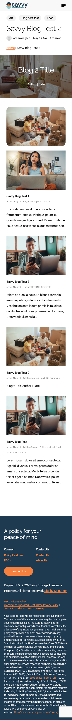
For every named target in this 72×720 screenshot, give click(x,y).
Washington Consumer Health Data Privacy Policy (31, 605)
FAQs (7, 560)
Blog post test (30, 18)
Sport (8, 452)
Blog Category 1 (33, 447)
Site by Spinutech (55, 591)
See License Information (43, 677)
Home (10, 48)
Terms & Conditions (15, 608)
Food (50, 18)
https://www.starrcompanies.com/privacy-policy (39, 712)
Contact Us (42, 555)
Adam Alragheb (21, 38)
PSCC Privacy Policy (15, 601)
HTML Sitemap (36, 608)
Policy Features (13, 555)
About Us (41, 560)
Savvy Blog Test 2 (17, 372)
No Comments (44, 201)
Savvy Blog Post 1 (18, 441)
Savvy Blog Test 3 (17, 281)
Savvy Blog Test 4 (17, 196)
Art (11, 18)
